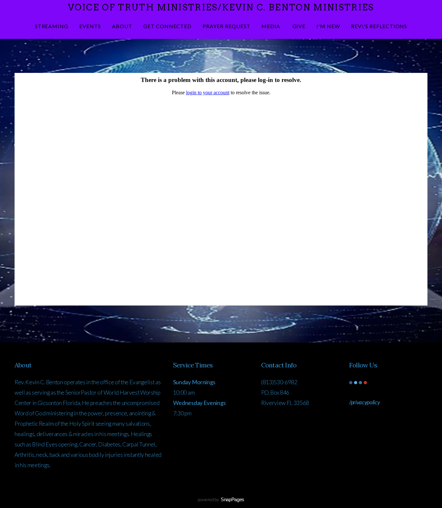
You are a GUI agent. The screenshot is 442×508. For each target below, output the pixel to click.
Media (271, 26)
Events (90, 26)
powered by (221, 499)
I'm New (328, 26)
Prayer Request (226, 26)
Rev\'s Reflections (379, 26)
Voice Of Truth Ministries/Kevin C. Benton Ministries (221, 7)
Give (299, 26)
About (122, 26)
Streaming (52, 26)
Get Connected (167, 26)
